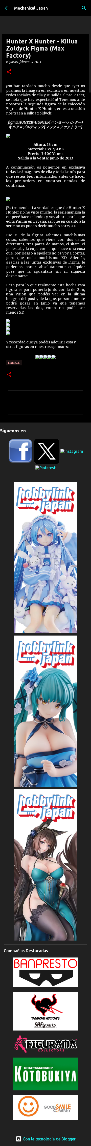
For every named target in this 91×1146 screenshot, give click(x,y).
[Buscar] (84, 8)
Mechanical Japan (31, 8)
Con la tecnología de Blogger (49, 1139)
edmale (14, 362)
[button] (9, 72)
